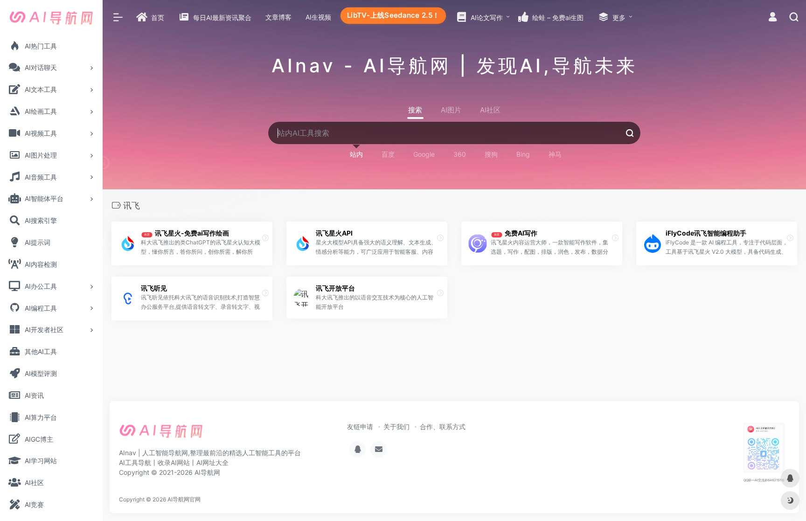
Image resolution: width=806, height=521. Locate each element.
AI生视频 (318, 17)
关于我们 (396, 427)
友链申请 (360, 427)
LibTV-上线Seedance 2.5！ (393, 15)
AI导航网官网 (184, 499)
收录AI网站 (174, 462)
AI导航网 (207, 472)
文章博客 (278, 17)
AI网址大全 (212, 462)
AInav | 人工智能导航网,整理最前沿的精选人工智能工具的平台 (210, 453)
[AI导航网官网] (161, 434)
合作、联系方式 (443, 427)
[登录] (773, 17)
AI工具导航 (135, 462)
